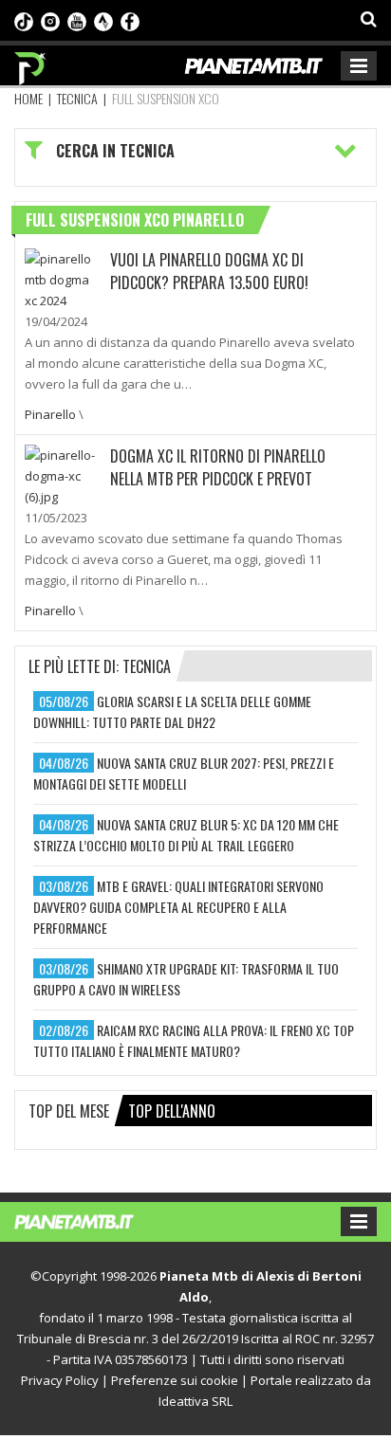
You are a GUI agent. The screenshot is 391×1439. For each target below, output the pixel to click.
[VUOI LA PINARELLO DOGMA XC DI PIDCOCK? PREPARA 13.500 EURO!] (63, 277)
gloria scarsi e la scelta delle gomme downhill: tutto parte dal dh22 (172, 711)
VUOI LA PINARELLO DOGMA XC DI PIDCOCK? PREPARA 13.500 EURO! (209, 271)
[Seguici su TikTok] (23, 19)
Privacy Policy (60, 1380)
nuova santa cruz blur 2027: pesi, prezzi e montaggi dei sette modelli (183, 773)
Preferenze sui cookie (174, 1380)
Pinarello (50, 414)
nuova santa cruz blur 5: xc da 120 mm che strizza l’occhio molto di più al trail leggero (186, 834)
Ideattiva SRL (195, 1401)
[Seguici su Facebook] (130, 19)
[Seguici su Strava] (103, 19)
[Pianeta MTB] (92, 1220)
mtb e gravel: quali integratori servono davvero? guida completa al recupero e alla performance (178, 907)
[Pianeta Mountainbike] (30, 63)
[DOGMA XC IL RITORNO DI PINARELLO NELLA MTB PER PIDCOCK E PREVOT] (63, 474)
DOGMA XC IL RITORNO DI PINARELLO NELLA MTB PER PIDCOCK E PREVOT (218, 467)
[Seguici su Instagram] (50, 19)
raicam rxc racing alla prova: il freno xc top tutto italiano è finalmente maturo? (193, 1040)
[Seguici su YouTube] (76, 19)
